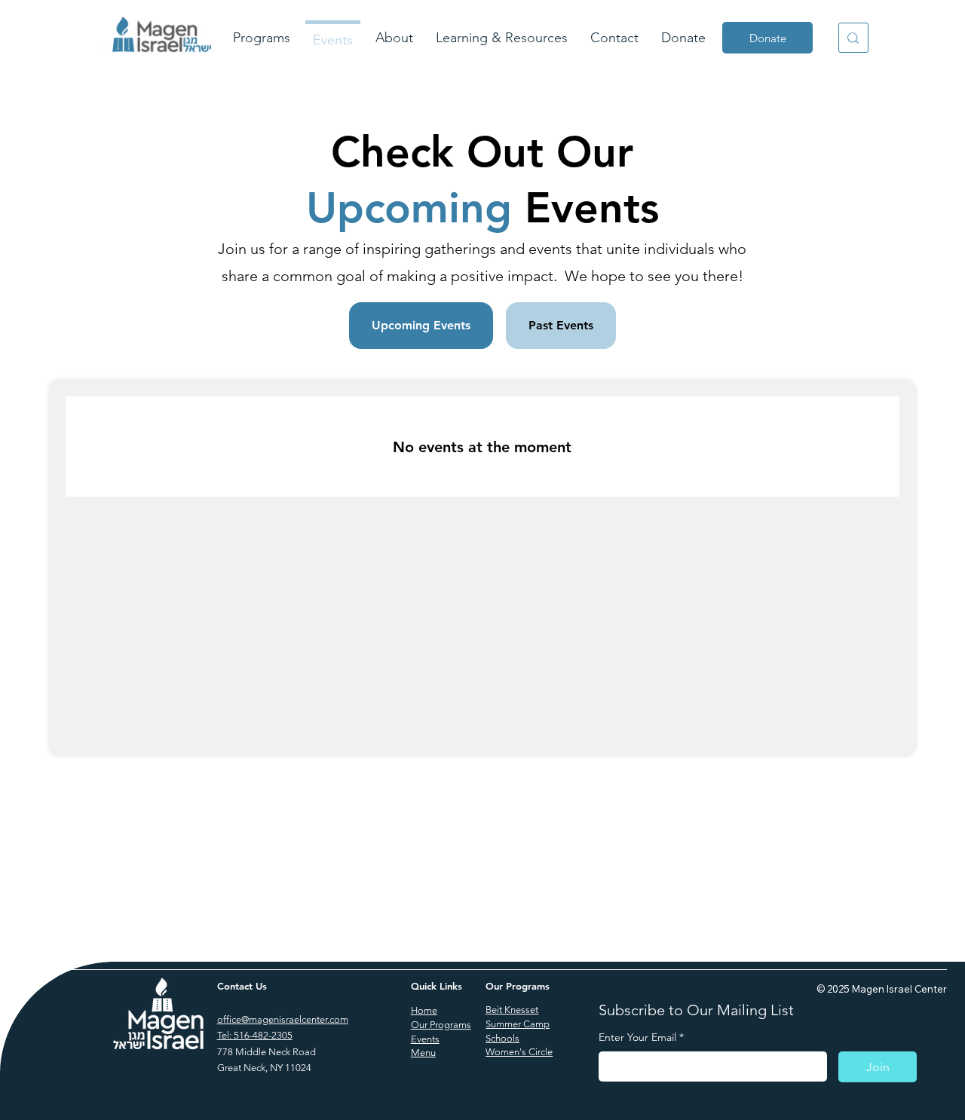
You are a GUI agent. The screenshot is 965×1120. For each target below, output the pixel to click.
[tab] (421, 325)
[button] (261, 38)
